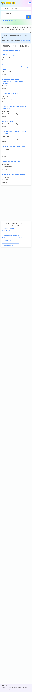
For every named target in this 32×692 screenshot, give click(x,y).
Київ (4, 60)
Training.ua (10, 687)
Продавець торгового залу (11, 161)
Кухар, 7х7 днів (7, 121)
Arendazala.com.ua (18, 687)
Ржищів (5, 169)
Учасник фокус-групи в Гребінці (10, 242)
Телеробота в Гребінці (8, 228)
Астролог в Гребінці (7, 245)
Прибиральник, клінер (10, 93)
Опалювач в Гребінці (8, 233)
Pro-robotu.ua (4, 687)
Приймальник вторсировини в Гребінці (12, 238)
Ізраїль (5, 101)
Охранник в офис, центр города (13, 174)
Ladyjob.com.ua (15, 689)
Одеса (5, 182)
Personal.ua (8, 689)
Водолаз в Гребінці (7, 240)
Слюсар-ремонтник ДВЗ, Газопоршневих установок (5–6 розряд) (13, 81)
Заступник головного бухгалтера (13, 146)
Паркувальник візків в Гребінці (10, 235)
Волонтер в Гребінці (7, 230)
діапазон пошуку (25, 40)
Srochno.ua (25, 687)
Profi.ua (3, 689)
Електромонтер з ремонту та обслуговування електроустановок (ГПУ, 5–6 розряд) (14, 53)
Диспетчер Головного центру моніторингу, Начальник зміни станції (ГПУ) (15, 67)
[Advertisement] (16, 203)
